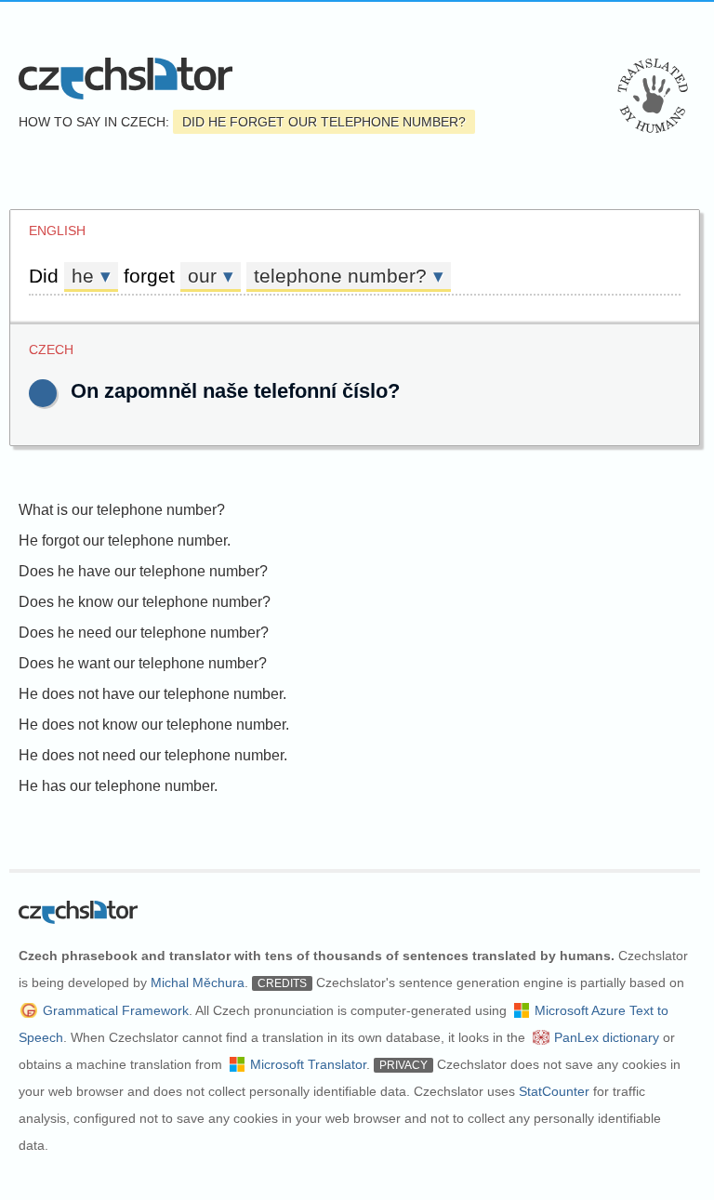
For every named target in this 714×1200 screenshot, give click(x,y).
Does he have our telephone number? (143, 571)
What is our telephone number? (122, 510)
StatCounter (554, 1091)
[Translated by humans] (653, 96)
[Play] (43, 393)
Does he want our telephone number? (143, 663)
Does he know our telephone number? (145, 602)
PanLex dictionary (606, 1037)
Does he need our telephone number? (144, 632)
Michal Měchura (198, 982)
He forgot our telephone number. (125, 540)
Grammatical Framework (116, 1010)
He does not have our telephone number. (152, 694)
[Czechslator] (125, 78)
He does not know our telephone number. (154, 724)
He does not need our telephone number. (153, 755)
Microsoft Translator (308, 1064)
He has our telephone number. (118, 786)
